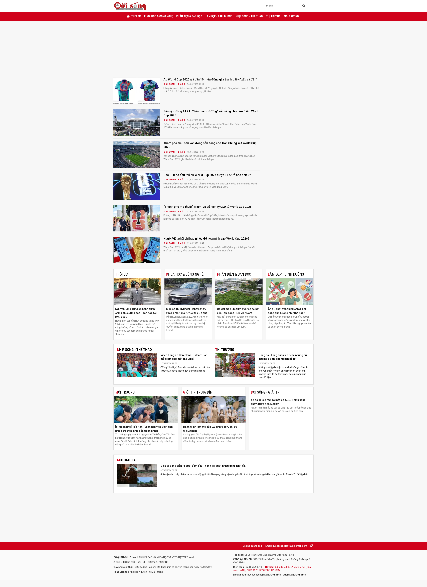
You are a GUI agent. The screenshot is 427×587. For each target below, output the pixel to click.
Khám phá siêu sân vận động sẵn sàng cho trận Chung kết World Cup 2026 (210, 145)
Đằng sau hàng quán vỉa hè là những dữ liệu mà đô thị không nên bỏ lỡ (283, 357)
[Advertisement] (213, 45)
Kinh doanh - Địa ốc (174, 84)
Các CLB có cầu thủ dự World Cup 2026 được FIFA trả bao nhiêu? (207, 175)
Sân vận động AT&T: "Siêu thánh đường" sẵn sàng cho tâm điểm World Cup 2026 (211, 113)
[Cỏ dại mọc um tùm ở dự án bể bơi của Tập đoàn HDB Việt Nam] (239, 291)
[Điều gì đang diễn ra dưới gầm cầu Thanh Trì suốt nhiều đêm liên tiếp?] (137, 475)
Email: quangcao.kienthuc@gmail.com (286, 546)
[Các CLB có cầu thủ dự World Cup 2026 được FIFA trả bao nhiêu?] (136, 186)
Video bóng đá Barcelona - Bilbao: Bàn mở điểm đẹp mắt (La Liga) (183, 357)
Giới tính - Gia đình (199, 392)
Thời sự (136, 16)
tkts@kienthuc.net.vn (294, 574)
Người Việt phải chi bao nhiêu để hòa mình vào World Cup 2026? (206, 238)
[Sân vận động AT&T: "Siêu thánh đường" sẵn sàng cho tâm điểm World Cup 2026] (136, 122)
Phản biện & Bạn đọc (189, 16)
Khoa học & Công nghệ (158, 16)
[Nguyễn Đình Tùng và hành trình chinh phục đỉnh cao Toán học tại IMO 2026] (137, 291)
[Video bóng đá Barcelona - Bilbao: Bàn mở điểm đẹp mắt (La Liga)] (137, 365)
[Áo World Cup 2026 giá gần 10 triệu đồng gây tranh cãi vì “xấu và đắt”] (136, 90)
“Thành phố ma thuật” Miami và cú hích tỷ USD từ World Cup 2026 (207, 206)
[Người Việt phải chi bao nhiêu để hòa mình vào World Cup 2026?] (136, 250)
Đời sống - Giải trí (265, 392)
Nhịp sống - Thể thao (249, 16)
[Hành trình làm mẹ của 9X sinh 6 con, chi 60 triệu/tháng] (213, 409)
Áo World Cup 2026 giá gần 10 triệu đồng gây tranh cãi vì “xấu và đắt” (210, 79)
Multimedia (126, 460)
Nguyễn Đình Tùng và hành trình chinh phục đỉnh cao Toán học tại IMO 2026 (135, 313)
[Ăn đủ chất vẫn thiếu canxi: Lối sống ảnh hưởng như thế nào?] (289, 291)
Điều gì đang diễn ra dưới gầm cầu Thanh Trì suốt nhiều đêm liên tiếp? (203, 465)
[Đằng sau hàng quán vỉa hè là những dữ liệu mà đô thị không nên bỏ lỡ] (235, 365)
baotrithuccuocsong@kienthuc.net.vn (260, 574)
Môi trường (291, 16)
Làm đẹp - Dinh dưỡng (218, 16)
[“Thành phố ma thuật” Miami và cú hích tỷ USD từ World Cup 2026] (136, 218)
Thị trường (273, 16)
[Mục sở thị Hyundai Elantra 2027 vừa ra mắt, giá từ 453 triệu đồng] (188, 291)
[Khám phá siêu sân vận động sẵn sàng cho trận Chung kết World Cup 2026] (136, 154)
